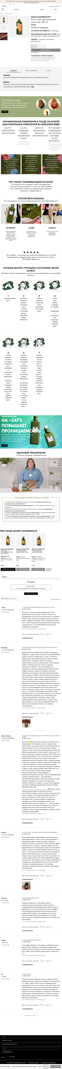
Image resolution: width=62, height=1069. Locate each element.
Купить (5, 445)
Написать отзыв (31, 593)
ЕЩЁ (55, 9)
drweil (1, 13)
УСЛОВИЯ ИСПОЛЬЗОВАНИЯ (48, 1062)
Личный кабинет (53, 6)
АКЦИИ (42, 9)
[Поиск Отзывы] (3, 598)
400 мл (33, 46)
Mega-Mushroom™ (7, 549)
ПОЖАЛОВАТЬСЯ (27, 638)
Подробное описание (48, 569)
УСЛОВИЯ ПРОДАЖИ (33, 1062)
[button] (26, 723)
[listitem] (8, 554)
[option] (19, 26)
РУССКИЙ (11, 1057)
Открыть (5, 111)
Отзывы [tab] (4, 577)
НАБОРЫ (16, 9)
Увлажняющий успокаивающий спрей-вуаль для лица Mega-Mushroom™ (31, 516)
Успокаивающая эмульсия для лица (37, 551)
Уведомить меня (8, 569)
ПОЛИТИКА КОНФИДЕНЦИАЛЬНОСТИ (16, 1062)
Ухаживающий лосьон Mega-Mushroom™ (23, 505)
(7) (43, 27)
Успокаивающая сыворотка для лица (22, 551)
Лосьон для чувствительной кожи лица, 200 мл (7, 552)
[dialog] (60, 5)
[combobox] (4, 1057)
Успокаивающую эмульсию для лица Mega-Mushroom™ (25, 512)
